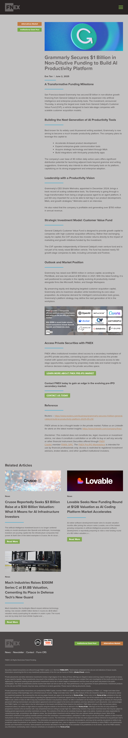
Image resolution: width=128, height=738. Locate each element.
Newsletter (18, 652)
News (8, 652)
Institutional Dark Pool (29, 29)
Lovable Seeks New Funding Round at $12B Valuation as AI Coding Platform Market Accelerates (94, 507)
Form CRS (41, 652)
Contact (30, 652)
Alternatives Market (29, 24)
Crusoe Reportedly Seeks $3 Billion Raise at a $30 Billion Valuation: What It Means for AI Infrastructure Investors (32, 509)
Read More (12, 541)
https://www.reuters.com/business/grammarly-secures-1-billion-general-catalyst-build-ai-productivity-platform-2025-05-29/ (84, 417)
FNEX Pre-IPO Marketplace (91, 444)
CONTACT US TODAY (57, 395)
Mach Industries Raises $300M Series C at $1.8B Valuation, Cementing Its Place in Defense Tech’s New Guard (29, 590)
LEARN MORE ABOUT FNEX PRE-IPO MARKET (70, 373)
